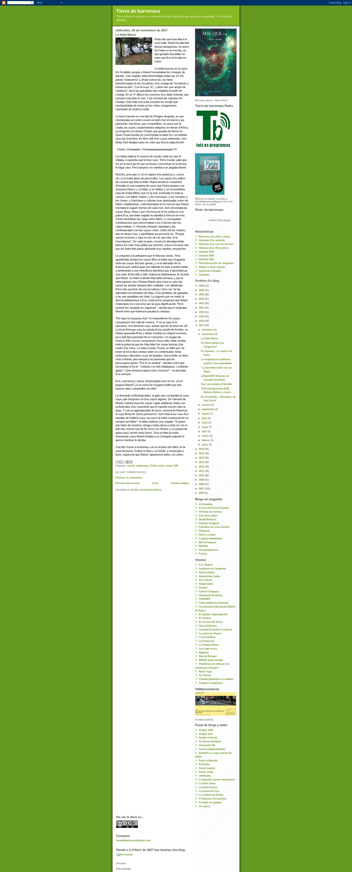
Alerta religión (207, 572)
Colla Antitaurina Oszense (213, 602)
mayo (205, 427)
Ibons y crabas (207, 534)
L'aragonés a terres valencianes (217, 779)
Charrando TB (207, 745)
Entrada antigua (180, 483)
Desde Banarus (207, 519)
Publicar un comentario (128, 477)
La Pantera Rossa (209, 644)
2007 (202, 488)
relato (161, 465)
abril (205, 431)
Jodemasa (204, 775)
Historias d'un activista (212, 240)
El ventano (205, 618)
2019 (202, 316)
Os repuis (204, 806)
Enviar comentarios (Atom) (146, 489)
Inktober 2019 (206, 251)
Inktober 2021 (206, 259)
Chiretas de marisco (210, 511)
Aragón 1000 (206, 730)
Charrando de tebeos (211, 595)
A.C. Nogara (205, 564)
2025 (202, 290)
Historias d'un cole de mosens (216, 244)
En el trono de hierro (211, 622)
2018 (202, 321)
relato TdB (172, 465)
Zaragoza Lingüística (211, 683)
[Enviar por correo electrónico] (117, 462)
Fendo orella (206, 772)
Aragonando (206, 583)
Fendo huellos (207, 768)
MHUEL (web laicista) (211, 660)
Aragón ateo (206, 734)
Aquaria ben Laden (209, 576)
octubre (206, 404)
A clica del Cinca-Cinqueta (214, 507)
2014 (202, 457)
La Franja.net (206, 641)
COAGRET (205, 599)
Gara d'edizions (208, 625)
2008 (202, 484)
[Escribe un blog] (120, 462)
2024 (202, 294)
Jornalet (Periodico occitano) (215, 629)
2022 (202, 303)
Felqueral (204, 530)
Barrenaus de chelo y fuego (214, 236)
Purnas (203, 553)
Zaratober (204, 274)
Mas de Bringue (208, 656)
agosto (206, 413)
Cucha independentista (212, 749)
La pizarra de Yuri (209, 791)
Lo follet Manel (209, 338)
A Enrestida (205, 504)
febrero (206, 440)
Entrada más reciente (127, 483)
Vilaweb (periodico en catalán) (216, 679)
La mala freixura (208, 787)
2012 (202, 466)
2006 (202, 493)
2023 (202, 299)
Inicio (155, 483)
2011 (202, 471)
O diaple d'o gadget (210, 802)
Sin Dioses (205, 675)
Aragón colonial (208, 737)
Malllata (203, 546)
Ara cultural (205, 580)
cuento (131, 465)
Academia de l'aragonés (212, 568)
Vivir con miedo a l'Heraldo (216, 384)
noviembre (208, 334)
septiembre (208, 409)
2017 (202, 325)
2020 (202, 312)
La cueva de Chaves (210, 633)
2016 (202, 449)
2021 (202, 307)
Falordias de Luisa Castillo (214, 527)
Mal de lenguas (207, 542)
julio (205, 418)
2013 (202, 462)
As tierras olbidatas (210, 741)
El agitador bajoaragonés (213, 614)
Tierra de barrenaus (138, 11)
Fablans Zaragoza (209, 523)
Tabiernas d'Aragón (210, 270)
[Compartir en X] (124, 462)
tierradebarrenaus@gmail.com (133, 840)
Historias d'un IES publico (214, 248)
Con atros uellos (208, 515)
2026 (202, 285)
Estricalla (204, 764)
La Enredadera (207, 637)
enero (205, 444)
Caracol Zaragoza (209, 591)
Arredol (203, 587)
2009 (202, 479)
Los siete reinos (208, 648)
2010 (202, 475)
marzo (206, 435)
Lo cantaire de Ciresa (211, 794)
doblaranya (142, 465)
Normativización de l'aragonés (216, 263)
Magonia (204, 652)
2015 (202, 453)
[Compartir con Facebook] (127, 462)
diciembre (208, 329)
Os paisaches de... (209, 549)
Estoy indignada (208, 760)
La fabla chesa (207, 783)
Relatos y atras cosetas (212, 267)
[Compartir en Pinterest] (131, 462)
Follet (153, 465)
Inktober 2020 (206, 255)
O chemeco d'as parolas (212, 798)
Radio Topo (205, 671)
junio (205, 422)
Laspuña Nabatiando (210, 538)
